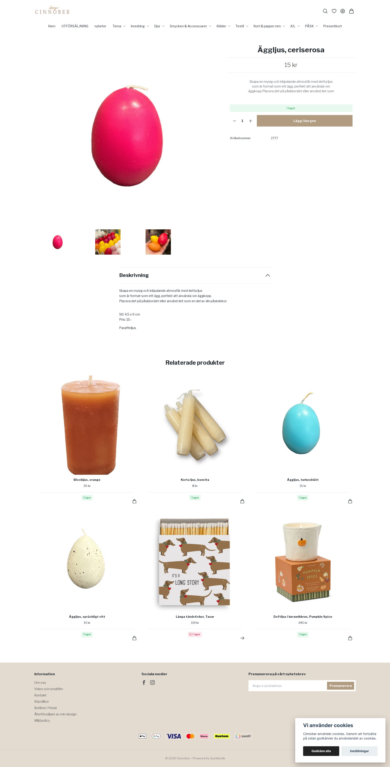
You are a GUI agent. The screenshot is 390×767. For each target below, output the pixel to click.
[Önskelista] (334, 11)
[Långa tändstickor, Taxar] (242, 638)
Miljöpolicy (42, 720)
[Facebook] (144, 682)
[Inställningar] (342, 11)
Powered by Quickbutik (209, 758)
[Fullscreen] (128, 136)
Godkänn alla (321, 751)
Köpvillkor (41, 701)
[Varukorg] (351, 11)
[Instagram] (152, 682)
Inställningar (359, 751)
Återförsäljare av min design (55, 714)
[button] (215, 137)
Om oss (40, 682)
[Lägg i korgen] (134, 501)
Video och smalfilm (48, 689)
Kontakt (40, 695)
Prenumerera (341, 686)
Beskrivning (134, 275)
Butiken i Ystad (45, 708)
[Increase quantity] (250, 120)
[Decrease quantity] (234, 120)
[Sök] (325, 11)
